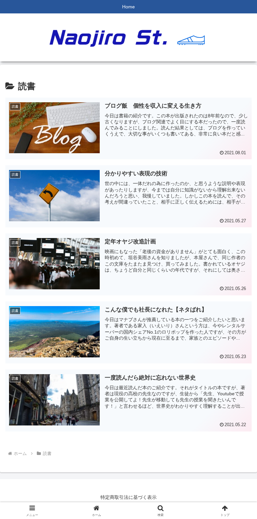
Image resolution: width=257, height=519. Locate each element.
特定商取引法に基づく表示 (128, 497)
